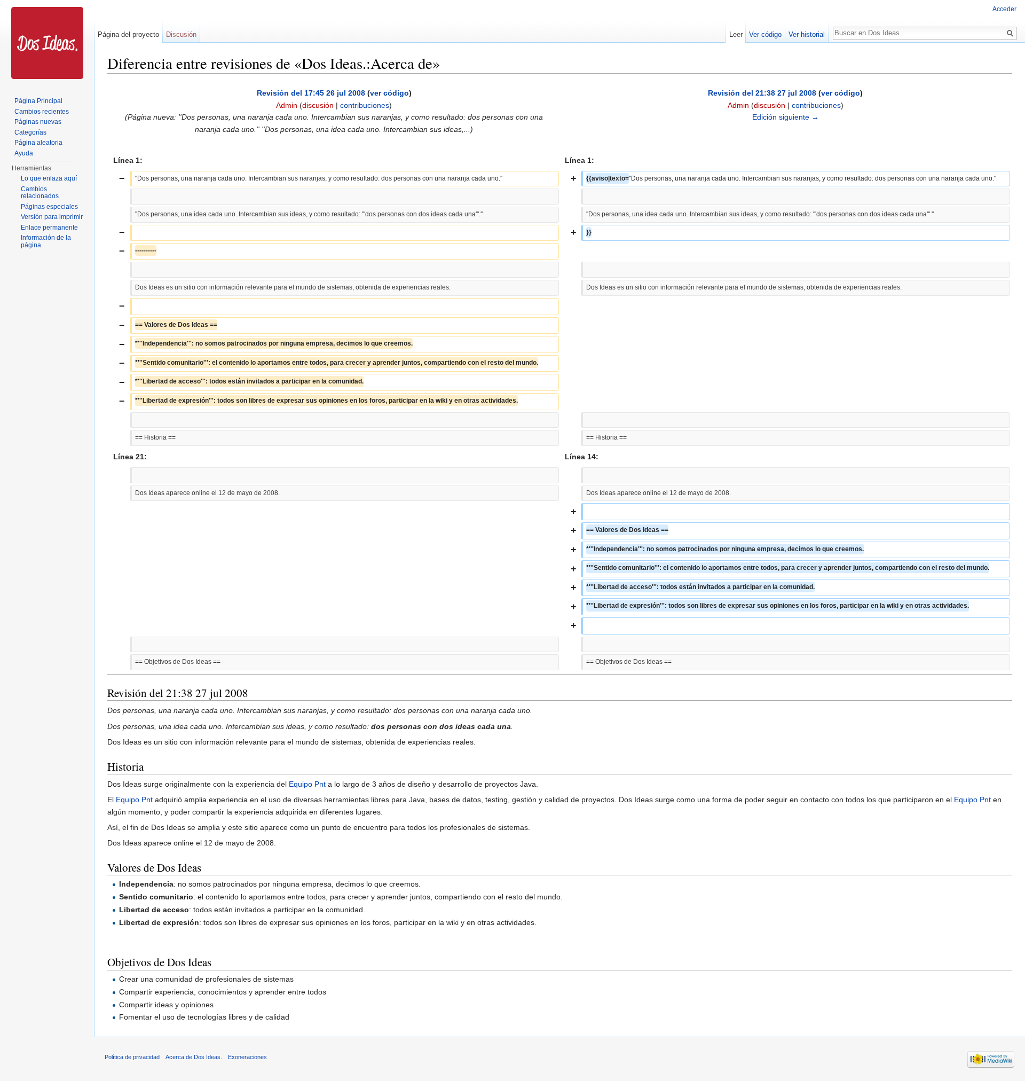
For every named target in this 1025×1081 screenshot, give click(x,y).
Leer (736, 34)
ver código (389, 93)
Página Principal (38, 101)
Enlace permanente (49, 227)
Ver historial (807, 34)
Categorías (30, 132)
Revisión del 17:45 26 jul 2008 (311, 93)
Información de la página (46, 241)
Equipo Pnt (307, 784)
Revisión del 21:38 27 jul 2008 (762, 93)
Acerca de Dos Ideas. (193, 1057)
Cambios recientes (41, 111)
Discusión (181, 34)
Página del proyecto (128, 34)
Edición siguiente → (785, 117)
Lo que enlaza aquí (49, 178)
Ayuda (23, 153)
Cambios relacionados (40, 192)
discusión (318, 105)
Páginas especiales (49, 206)
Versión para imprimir (52, 217)
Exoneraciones (247, 1057)
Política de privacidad (132, 1057)
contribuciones (364, 105)
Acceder (1004, 9)
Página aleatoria (38, 142)
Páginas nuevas (37, 122)
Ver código (765, 34)
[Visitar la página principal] (47, 42)
